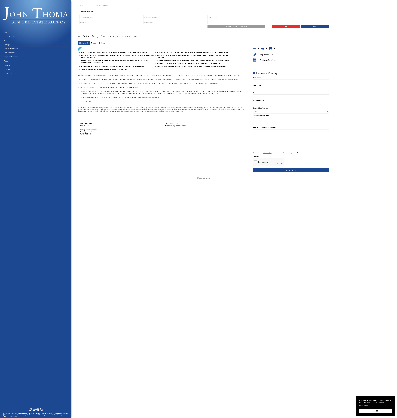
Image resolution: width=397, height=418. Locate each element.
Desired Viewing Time (261, 115)
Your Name (257, 78)
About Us (7, 65)
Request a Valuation (11, 57)
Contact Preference (260, 108)
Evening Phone (258, 100)
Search (315, 26)
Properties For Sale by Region (37, 415)
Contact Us (8, 73)
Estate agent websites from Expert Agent (16, 415)
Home (6, 33)
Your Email (257, 85)
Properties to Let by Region (56, 415)
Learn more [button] (363, 406)
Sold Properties (9, 53)
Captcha (256, 157)
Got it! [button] (375, 411)
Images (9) (84, 43)
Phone (255, 93)
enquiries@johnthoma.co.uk (177, 126)
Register (7, 61)
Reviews (7, 69)
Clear (285, 26)
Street (102, 43)
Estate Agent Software (61, 413)
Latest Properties (10, 37)
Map (94, 43)
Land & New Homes (11, 49)
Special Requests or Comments (265, 127)
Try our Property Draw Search (237, 26)
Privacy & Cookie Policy (10, 416)
